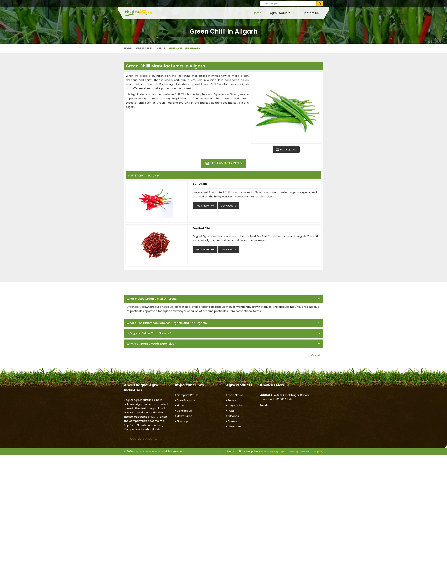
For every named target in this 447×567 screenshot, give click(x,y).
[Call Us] (128, 3)
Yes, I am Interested (226, 163)
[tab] (223, 299)
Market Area (184, 416)
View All (315, 355)
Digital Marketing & (289, 451)
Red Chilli (200, 184)
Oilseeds (233, 416)
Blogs (180, 405)
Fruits (231, 411)
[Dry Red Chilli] (155, 244)
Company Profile (187, 395)
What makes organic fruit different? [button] (152, 299)
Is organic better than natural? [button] (149, 333)
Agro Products (280, 13)
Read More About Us (143, 439)
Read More (203, 205)
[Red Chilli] (155, 200)
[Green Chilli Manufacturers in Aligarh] (286, 109)
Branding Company (312, 451)
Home (257, 13)
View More (234, 426)
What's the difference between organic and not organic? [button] (167, 323)
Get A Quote (287, 149)
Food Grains (235, 395)
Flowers (232, 421)
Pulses (231, 400)
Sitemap (182, 421)
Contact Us (310, 13)
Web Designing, (269, 451)
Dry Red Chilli (202, 228)
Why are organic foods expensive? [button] (151, 344)
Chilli (161, 48)
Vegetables (144, 48)
